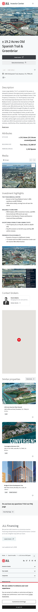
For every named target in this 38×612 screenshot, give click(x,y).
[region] (19, 597)
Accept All (19, 607)
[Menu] (33, 3)
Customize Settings (19, 602)
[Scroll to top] (34, 556)
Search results (12, 555)
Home (3, 555)
